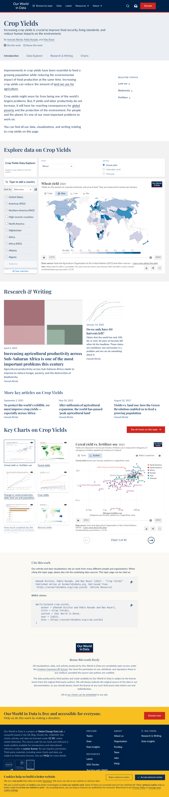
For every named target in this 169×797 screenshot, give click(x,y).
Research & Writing (62, 56)
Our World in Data (21, 6)
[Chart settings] (159, 455)
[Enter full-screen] (159, 268)
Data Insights (93, 747)
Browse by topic (44, 6)
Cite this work (14, 45)
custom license (30, 749)
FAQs (46, 756)
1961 (86, 520)
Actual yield (111, 165)
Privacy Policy (139, 788)
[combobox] (128, 6)
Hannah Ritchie (15, 40)
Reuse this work (34, 45)
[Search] (128, 6)
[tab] (48, 193)
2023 (158, 520)
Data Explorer (35, 56)
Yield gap (110, 174)
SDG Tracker (92, 765)
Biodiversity (124, 90)
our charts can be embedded (82, 695)
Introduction (11, 56)
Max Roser (49, 40)
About (96, 6)
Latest (69, 6)
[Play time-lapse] (44, 257)
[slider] (150, 257)
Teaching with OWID (97, 770)
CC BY (71, 269)
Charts (84, 56)
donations (47, 781)
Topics (89, 736)
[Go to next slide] (151, 540)
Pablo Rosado (31, 40)
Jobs (116, 758)
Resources (81, 6)
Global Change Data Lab (50, 731)
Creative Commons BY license (52, 669)
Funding (118, 747)
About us (118, 736)
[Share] (153, 268)
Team (116, 752)
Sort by (7, 189)
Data (59, 6)
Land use (122, 84)
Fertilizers (123, 97)
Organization (120, 741)
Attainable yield (113, 170)
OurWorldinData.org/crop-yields (54, 269)
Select (146, 456)
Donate (148, 6)
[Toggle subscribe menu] (135, 6)
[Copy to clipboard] (128, 582)
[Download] (146, 268)
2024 (158, 257)
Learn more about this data (145, 263)
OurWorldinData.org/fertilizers (88, 530)
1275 (52, 257)
